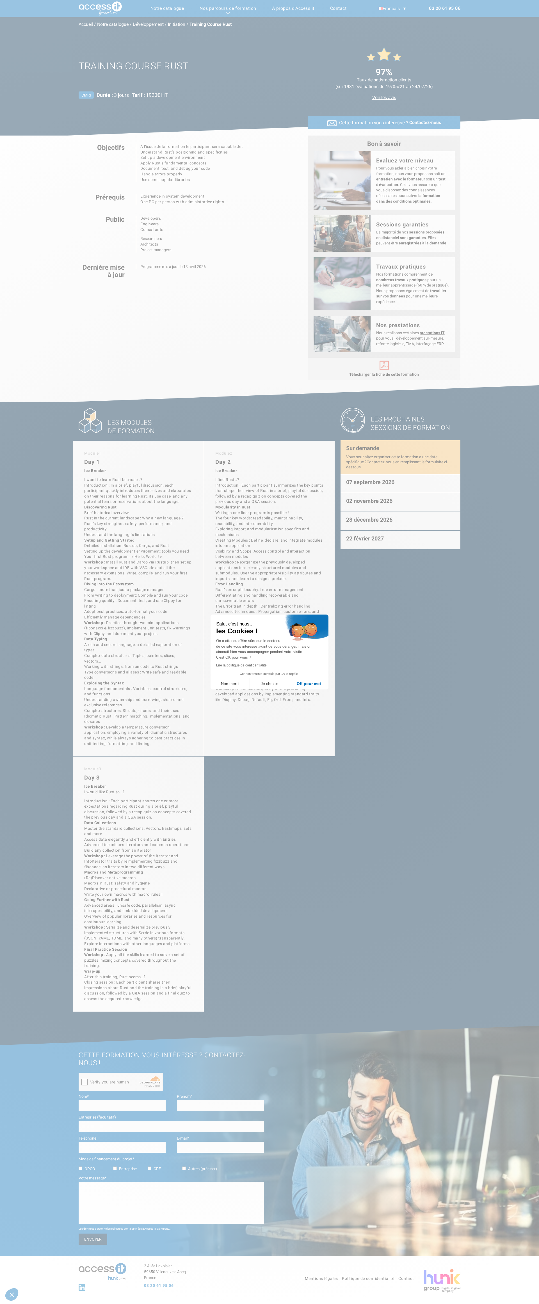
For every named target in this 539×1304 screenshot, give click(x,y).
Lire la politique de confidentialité (241, 665)
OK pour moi (309, 683)
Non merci (230, 683)
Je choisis (269, 683)
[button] (12, 1294)
